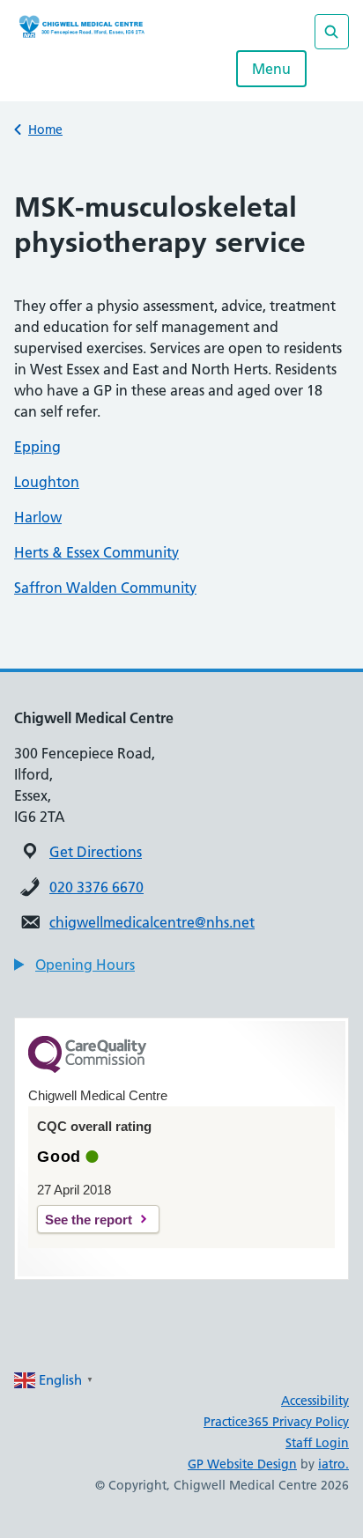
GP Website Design (242, 1464)
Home (45, 129)
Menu (271, 69)
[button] (74, 964)
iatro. (333, 1464)
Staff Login (317, 1443)
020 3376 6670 (96, 887)
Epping (37, 446)
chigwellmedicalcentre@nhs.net (152, 922)
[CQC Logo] (87, 1068)
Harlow (38, 517)
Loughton (46, 482)
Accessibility (315, 1401)
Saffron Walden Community (105, 587)
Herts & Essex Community (96, 552)
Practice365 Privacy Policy (276, 1422)
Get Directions (95, 852)
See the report (88, 1219)
